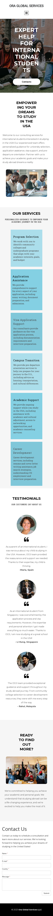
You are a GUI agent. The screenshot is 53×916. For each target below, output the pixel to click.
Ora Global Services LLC (30, 910)
